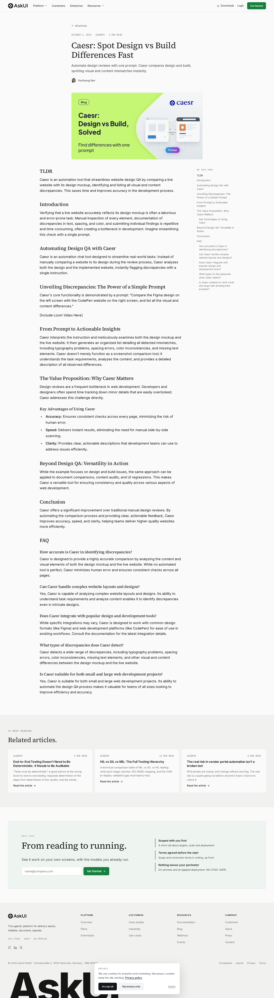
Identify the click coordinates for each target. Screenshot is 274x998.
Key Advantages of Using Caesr (213, 221)
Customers (58, 5)
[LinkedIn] (15, 947)
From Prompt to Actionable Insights (212, 204)
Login (240, 5)
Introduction (204, 180)
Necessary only (131, 986)
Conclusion (203, 236)
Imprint (239, 963)
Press (228, 935)
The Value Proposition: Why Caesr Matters (213, 213)
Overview (86, 922)
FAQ (199, 241)
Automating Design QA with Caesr (213, 187)
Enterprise (76, 5)
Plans (84, 928)
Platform (38, 5)
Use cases (135, 935)
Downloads (227, 5)
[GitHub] (9, 947)
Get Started (256, 5)
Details (172, 986)
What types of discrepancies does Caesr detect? (215, 276)
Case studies (136, 922)
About (228, 928)
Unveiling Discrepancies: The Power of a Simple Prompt (214, 195)
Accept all (107, 986)
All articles (81, 25)
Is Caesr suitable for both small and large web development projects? (216, 286)
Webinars (182, 935)
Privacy (251, 963)
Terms (262, 963)
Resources (94, 5)
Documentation (186, 922)
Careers (230, 942)
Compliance (225, 963)
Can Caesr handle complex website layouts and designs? (215, 256)
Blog (179, 928)
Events (181, 942)
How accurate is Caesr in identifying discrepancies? (213, 248)
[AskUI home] (18, 5)
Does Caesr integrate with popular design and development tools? (213, 266)
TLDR (200, 175)
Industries (134, 928)
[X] (21, 947)
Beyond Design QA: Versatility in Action (215, 229)
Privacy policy (133, 977)
